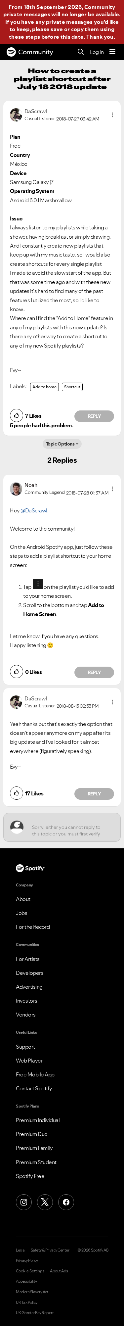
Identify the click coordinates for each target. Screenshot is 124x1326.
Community (35, 52)
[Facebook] (66, 1202)
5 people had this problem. (41, 425)
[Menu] (112, 52)
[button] (112, 115)
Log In (96, 52)
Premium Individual (38, 1120)
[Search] (81, 52)
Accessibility (26, 1281)
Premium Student (36, 1162)
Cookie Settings (30, 1271)
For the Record (33, 926)
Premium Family (34, 1148)
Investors (26, 1000)
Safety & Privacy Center (50, 1250)
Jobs (21, 913)
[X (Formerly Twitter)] (45, 1202)
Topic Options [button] (60, 444)
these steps (24, 36)
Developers (29, 972)
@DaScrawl (34, 510)
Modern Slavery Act (32, 1292)
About (23, 899)
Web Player (29, 1060)
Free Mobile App (35, 1074)
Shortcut (72, 387)
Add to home (44, 387)
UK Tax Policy (26, 1302)
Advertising (29, 986)
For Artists (28, 959)
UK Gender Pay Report (35, 1312)
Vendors (26, 1014)
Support (25, 1046)
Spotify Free (30, 1176)
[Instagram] (24, 1202)
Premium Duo (32, 1134)
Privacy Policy (27, 1260)
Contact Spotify (34, 1088)
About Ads (59, 1271)
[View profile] (16, 114)
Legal (20, 1250)
